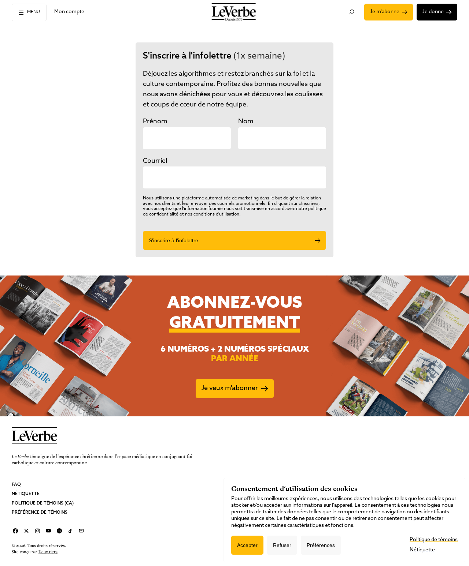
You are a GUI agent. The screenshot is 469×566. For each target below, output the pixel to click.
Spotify (59, 531)
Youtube (48, 531)
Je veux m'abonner (230, 388)
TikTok (70, 531)
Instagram (37, 531)
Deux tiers (48, 551)
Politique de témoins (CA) (43, 503)
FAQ (16, 485)
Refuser (282, 545)
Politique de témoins (434, 540)
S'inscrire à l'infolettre (173, 240)
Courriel (81, 531)
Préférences (321, 545)
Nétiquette (26, 494)
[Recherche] (351, 12)
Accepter (247, 545)
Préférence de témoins (39, 512)
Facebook (15, 531)
